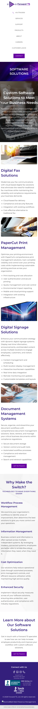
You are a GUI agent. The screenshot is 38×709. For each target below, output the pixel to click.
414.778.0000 (20, 12)
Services (19, 18)
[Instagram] (20, 672)
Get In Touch (19, 466)
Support (19, 24)
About (19, 36)
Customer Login (19, 48)
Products (19, 30)
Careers (19, 42)
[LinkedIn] (17, 672)
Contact (19, 56)
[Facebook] (14, 672)
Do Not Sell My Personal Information (25, 707)
